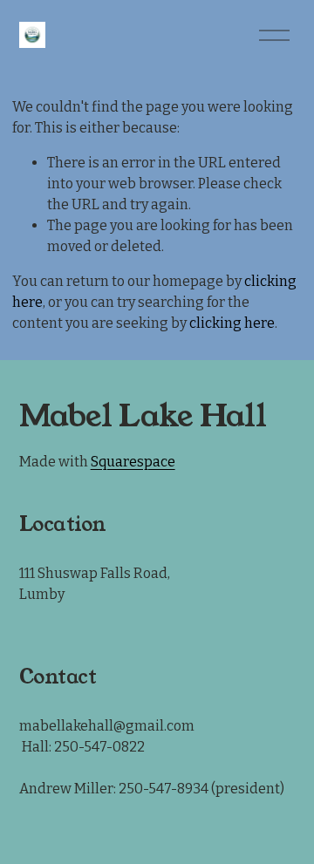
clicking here (232, 323)
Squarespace (133, 461)
